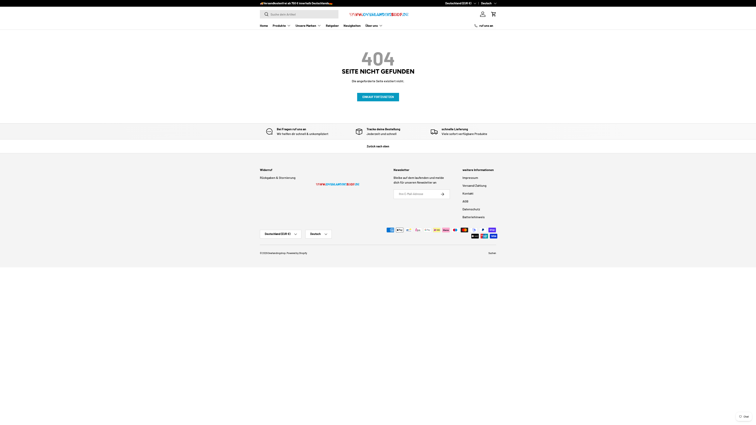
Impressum (470, 177)
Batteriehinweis (473, 217)
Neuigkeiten (352, 25)
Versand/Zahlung (474, 185)
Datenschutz (471, 209)
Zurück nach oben (378, 146)
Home (264, 25)
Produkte (279, 25)
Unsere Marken (306, 25)
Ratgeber (332, 25)
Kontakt (467, 193)
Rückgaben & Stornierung (278, 177)
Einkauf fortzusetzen (378, 97)
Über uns (371, 25)
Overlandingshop (277, 253)
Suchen (492, 253)
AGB (465, 201)
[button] (493, 14)
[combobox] (299, 14)
